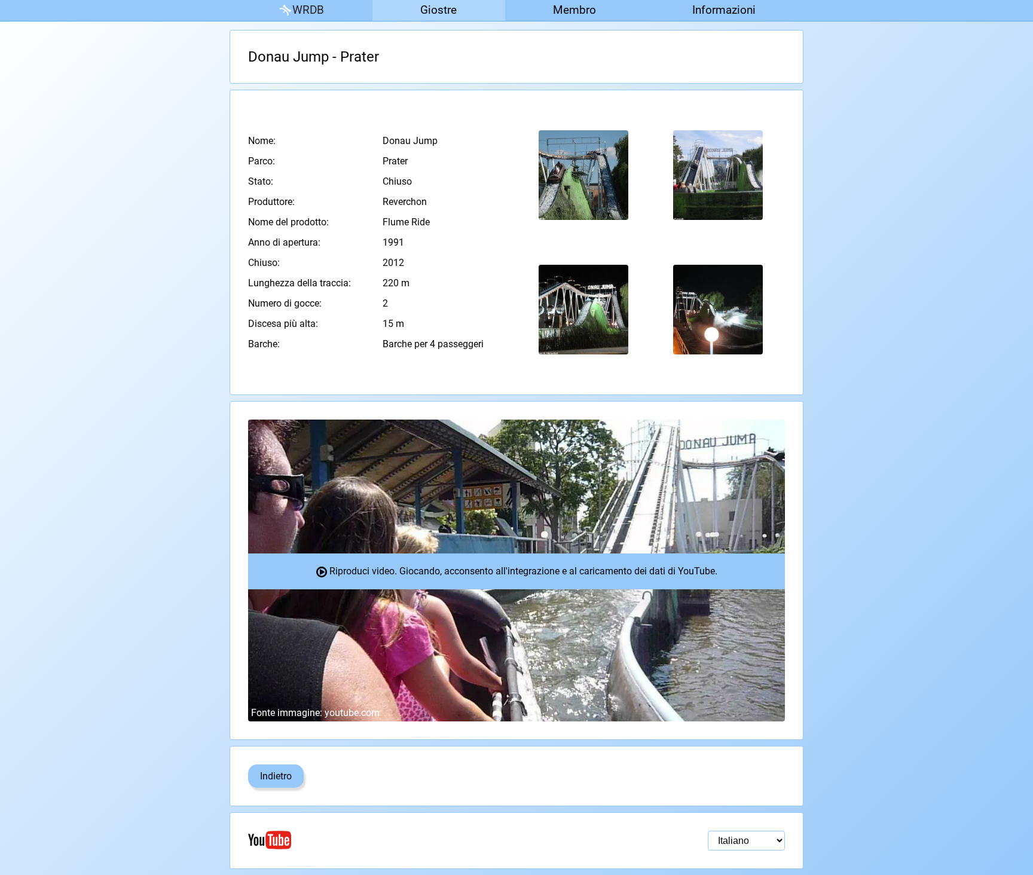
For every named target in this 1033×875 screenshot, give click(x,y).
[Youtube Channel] (382, 840)
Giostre (438, 10)
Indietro (276, 776)
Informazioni (724, 10)
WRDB (308, 10)
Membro (574, 10)
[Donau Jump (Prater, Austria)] (583, 175)
